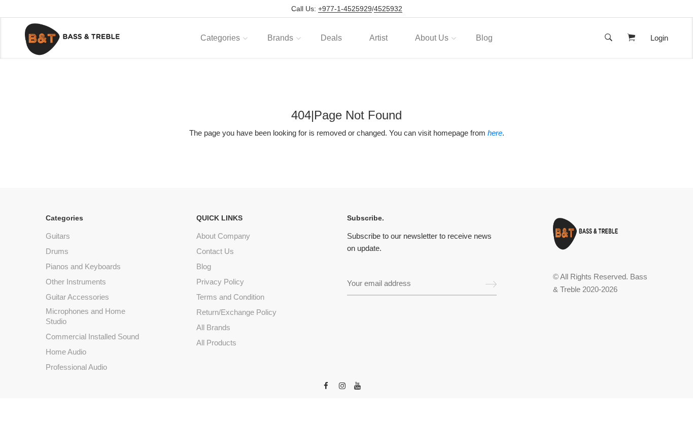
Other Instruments (76, 281)
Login (659, 38)
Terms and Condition (230, 297)
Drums (57, 251)
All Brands (213, 327)
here (495, 133)
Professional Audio (76, 367)
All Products (216, 342)
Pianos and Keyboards (83, 266)
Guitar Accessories (77, 297)
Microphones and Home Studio (85, 316)
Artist (378, 38)
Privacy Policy (220, 281)
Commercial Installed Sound (92, 336)
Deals (331, 38)
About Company (223, 236)
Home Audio (66, 351)
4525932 (388, 9)
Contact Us (215, 251)
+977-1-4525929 (345, 9)
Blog (484, 38)
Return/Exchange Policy (236, 312)
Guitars (58, 236)
